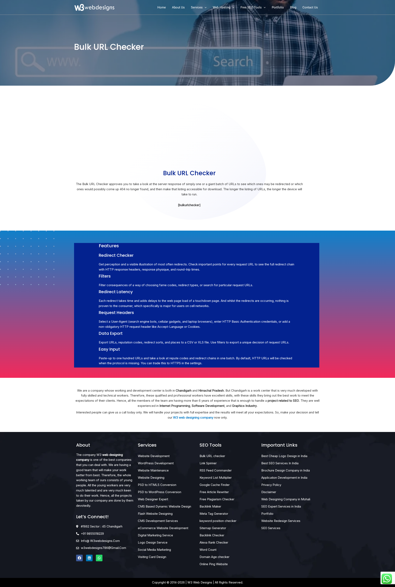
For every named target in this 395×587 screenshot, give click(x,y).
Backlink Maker (210, 506)
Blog (293, 7)
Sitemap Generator (213, 528)
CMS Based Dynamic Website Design (164, 506)
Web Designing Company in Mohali (285, 499)
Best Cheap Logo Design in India (284, 456)
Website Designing (151, 478)
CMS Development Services (158, 521)
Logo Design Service (152, 542)
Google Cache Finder (215, 485)
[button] (205, 7)
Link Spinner (208, 463)
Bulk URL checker (212, 456)
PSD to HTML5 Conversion (157, 485)
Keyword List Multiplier (216, 478)
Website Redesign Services (280, 521)
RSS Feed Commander (216, 470)
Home (161, 7)
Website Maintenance (153, 470)
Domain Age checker (214, 557)
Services (197, 7)
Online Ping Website (214, 564)
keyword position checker (218, 521)
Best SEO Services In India (280, 463)
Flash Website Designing (155, 514)
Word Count (208, 550)
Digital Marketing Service (155, 535)
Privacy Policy (271, 485)
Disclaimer (268, 492)
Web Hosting (221, 7)
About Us (178, 7)
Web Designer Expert (153, 499)
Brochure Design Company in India (285, 470)
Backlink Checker (212, 535)
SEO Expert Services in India (281, 506)
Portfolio (278, 7)
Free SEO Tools (251, 7)
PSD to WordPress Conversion (159, 492)
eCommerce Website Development (163, 528)
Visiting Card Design (152, 557)
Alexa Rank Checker (214, 542)
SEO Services (270, 528)
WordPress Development (156, 463)
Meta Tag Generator (214, 514)
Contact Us (310, 7)
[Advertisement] (189, 136)
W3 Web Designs (199, 582)
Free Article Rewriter (214, 492)
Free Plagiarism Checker (217, 499)
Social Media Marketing (154, 550)
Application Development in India (284, 478)
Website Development (154, 456)
